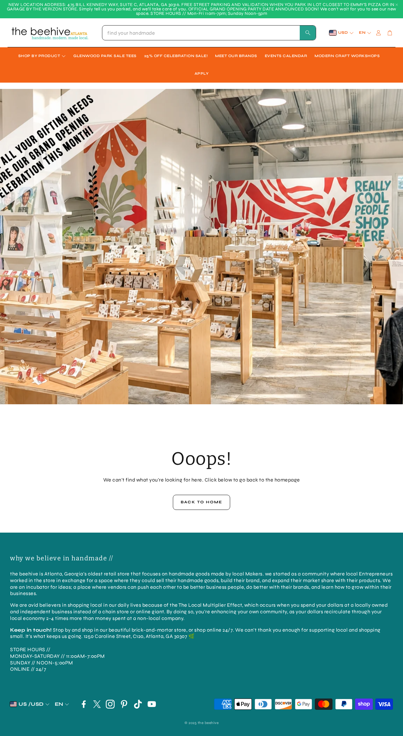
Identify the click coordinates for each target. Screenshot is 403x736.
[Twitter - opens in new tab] (97, 704)
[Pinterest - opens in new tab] (124, 704)
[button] (209, 33)
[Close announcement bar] (396, 4)
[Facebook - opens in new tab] (83, 704)
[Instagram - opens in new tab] (110, 704)
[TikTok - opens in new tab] (137, 704)
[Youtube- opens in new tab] (151, 704)
